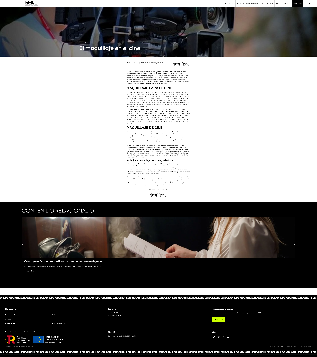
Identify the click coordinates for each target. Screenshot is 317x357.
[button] (175, 64)
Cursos (230, 3)
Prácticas (279, 3)
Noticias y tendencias (141, 63)
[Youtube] (228, 337)
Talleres (239, 3)
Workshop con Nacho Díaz (255, 3)
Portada (129, 63)
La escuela (222, 3)
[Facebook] (214, 337)
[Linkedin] (223, 337)
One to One (269, 3)
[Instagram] (219, 337)
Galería (286, 3)
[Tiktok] (232, 337)
